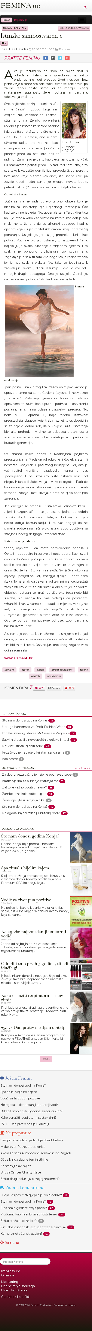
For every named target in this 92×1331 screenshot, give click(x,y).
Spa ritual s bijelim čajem (18, 1092)
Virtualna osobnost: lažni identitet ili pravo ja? (33, 1227)
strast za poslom (62, 669)
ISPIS (70, 688)
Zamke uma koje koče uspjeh (24, 794)
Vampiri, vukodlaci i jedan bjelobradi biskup (31, 1140)
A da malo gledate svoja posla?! (23, 1208)
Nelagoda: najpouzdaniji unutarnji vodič (31, 813)
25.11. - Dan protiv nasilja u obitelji (24, 1124)
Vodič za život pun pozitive (20, 1098)
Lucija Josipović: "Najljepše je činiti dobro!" (31, 1195)
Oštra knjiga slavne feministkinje (24, 1159)
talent (84, 669)
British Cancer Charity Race (20, 1172)
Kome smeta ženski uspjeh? (21, 1234)
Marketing (9, 1282)
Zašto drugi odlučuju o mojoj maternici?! (30, 1179)
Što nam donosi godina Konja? (24, 720)
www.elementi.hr (18, 658)
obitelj (25, 669)
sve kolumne (81, 768)
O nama (7, 1275)
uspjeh (35, 676)
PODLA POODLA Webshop (74, 28)
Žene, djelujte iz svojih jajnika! (23, 800)
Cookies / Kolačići (15, 1297)
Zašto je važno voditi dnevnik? (24, 787)
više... (46, 1058)
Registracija (20, 20)
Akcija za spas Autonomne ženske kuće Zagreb (35, 1153)
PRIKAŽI (39, 688)
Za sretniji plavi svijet (15, 1166)
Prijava (6, 20)
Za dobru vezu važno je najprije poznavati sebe (37, 774)
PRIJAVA (53, 688)
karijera (9, 669)
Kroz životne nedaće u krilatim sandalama (33, 752)
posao (40, 669)
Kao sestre (10, 759)
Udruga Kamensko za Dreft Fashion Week (33, 727)
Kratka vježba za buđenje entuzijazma (30, 781)
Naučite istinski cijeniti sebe (22, 746)
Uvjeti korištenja (14, 1290)
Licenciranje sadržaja (18, 1286)
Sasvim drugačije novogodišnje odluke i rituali (36, 740)
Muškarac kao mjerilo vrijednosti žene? (28, 1214)
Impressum (10, 1271)
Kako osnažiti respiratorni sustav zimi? (28, 1118)
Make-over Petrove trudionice (22, 1147)
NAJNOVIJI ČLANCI (14, 28)
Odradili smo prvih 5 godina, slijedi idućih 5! (31, 1111)
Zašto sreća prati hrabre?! (18, 1221)
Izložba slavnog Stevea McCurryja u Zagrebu (35, 733)
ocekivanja (54, 676)
